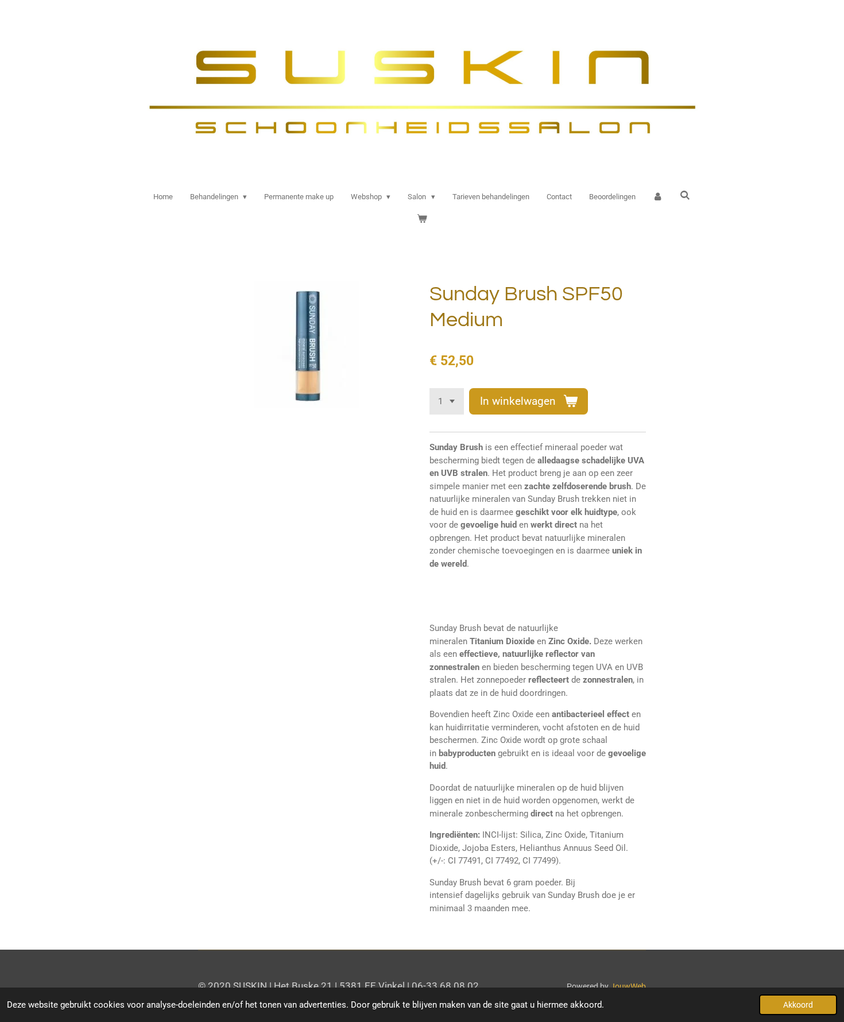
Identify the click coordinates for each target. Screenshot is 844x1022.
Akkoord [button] (798, 1004)
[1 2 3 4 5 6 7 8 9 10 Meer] (446, 401)
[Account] (658, 197)
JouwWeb (628, 986)
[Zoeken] (685, 195)
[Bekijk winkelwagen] (422, 219)
